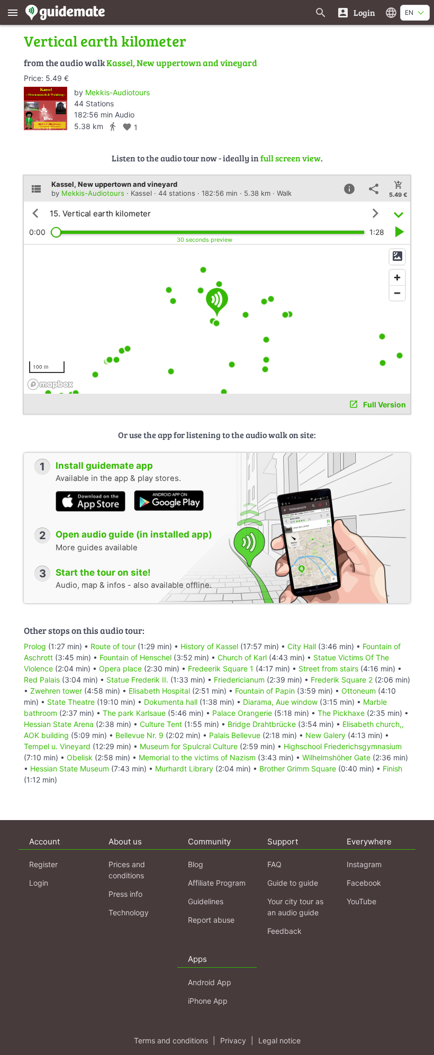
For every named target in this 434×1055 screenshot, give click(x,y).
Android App (209, 982)
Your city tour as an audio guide (295, 907)
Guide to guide (292, 882)
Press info (125, 893)
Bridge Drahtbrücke (262, 724)
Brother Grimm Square (297, 768)
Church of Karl (242, 657)
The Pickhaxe (341, 712)
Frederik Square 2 (342, 679)
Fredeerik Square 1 (221, 668)
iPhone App (208, 1000)
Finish (392, 768)
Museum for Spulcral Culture (189, 746)
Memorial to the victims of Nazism (197, 757)
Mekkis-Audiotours (117, 92)
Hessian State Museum (69, 768)
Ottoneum (358, 690)
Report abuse (211, 919)
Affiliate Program (217, 882)
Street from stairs (328, 668)
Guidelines (205, 901)
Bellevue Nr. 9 (139, 735)
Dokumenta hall (170, 701)
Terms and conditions (171, 1040)
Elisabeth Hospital (159, 690)
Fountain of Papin (265, 690)
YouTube (361, 901)
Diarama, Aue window (280, 701)
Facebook (364, 882)
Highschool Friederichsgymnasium (343, 746)
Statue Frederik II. (137, 679)
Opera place (120, 668)
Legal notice (279, 1040)
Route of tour (113, 646)
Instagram (364, 864)
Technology (128, 912)
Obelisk (80, 757)
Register (43, 864)
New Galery (325, 735)
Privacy (233, 1040)
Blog (195, 864)
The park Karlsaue (134, 712)
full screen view (290, 157)
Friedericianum (239, 679)
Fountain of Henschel (135, 657)
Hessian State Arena (59, 724)
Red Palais (42, 679)
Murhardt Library (184, 768)
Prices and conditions (126, 870)
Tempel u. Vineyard (57, 746)
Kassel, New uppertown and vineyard (181, 63)
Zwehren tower (56, 690)
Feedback (284, 930)
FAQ (274, 864)
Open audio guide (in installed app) (134, 534)
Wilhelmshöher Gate (336, 757)
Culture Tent (161, 724)
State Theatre (71, 701)
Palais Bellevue (234, 735)
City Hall (301, 646)
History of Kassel (209, 646)
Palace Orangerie (242, 712)
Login (38, 882)
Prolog (35, 646)
